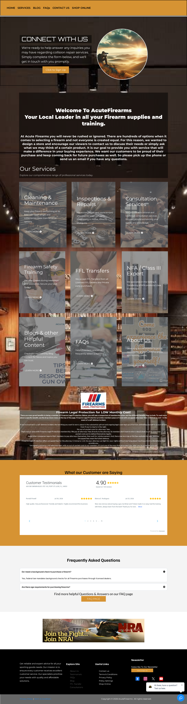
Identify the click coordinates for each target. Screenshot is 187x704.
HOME (11, 8)
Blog (72, 681)
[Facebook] (137, 679)
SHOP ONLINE (81, 8)
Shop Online (105, 684)
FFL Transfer (75, 684)
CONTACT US (61, 8)
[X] (153, 679)
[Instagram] (145, 679)
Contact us (104, 671)
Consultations (76, 687)
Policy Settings (106, 681)
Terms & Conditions (108, 674)
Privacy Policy (105, 677)
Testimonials (76, 674)
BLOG (37, 8)
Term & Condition (42, 699)
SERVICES (24, 8)
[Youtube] (161, 679)
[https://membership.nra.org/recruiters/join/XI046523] (93, 630)
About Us (74, 671)
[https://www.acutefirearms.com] (161, 8)
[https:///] (41, 657)
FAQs (46, 8)
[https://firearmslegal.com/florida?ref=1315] (93, 401)
